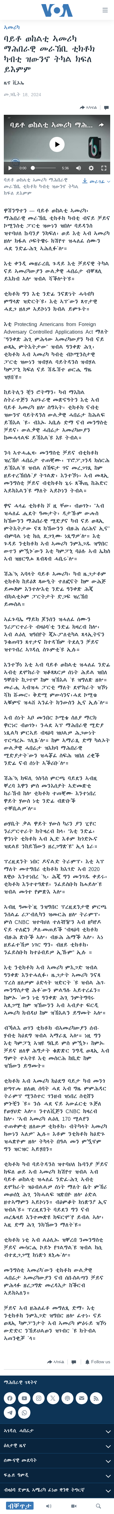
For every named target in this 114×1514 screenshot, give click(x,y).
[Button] (88, 107)
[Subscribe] (82, 1398)
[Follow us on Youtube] (24, 1398)
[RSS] (96, 1398)
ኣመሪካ (12, 27)
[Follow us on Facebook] (10, 1398)
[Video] (73, 1506)
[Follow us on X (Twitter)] (53, 1398)
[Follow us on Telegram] (10, 1412)
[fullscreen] (104, 168)
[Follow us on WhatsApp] (24, 1412)
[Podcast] (67, 1398)
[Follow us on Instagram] (39, 1398)
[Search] (98, 1506)
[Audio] (48, 1506)
